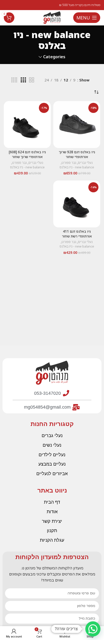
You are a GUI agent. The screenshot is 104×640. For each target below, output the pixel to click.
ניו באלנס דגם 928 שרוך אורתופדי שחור (77, 154)
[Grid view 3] (23, 80)
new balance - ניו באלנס (77, 167)
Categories (54, 57)
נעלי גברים (85, 163)
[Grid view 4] (14, 80)
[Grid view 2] (31, 80)
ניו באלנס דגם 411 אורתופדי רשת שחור (77, 233)
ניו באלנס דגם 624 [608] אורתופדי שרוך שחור (27, 154)
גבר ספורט (69, 163)
